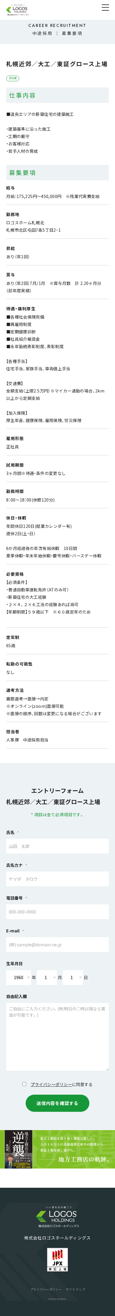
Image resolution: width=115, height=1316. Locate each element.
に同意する (62, 1084)
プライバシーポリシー (51, 1084)
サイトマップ (75, 1289)
